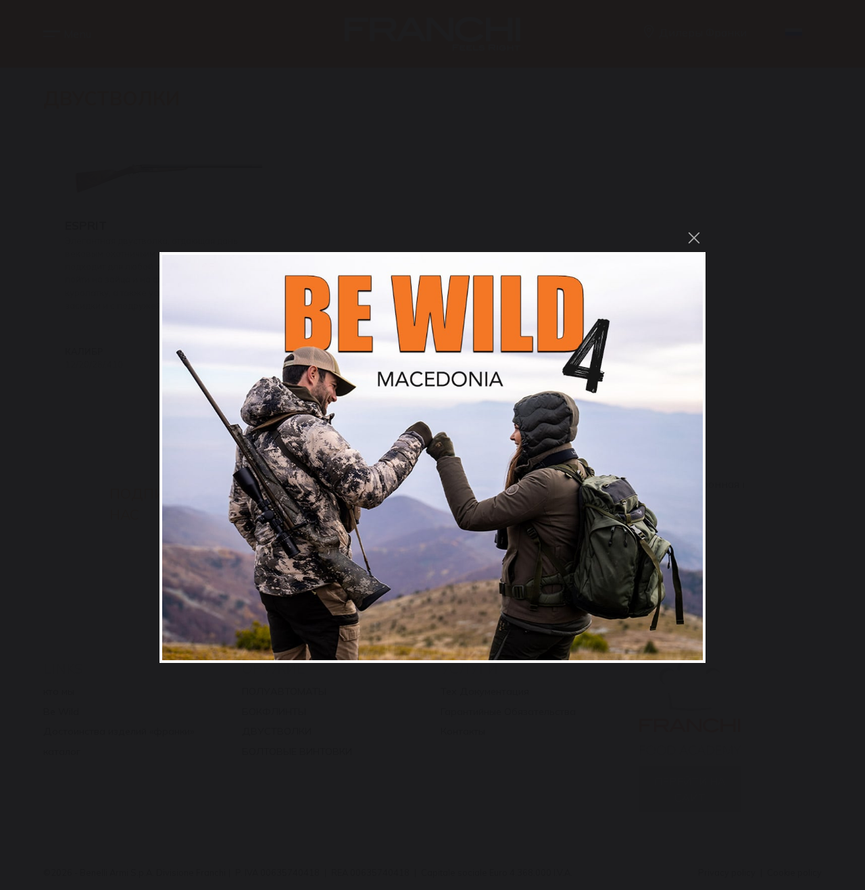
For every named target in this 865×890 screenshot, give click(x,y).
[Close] (694, 237)
